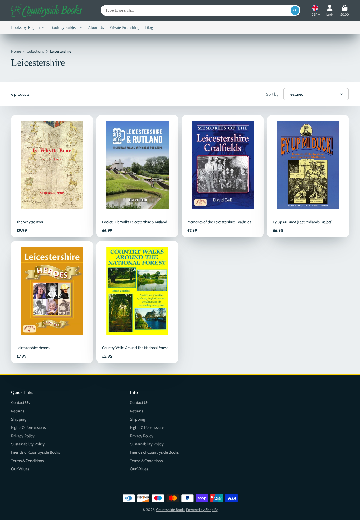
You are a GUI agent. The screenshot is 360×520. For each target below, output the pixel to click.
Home (16, 51)
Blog (149, 27)
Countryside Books (170, 509)
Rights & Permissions (28, 427)
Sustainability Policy (28, 444)
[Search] (295, 10)
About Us (96, 27)
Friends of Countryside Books (35, 452)
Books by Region (25, 27)
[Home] (46, 10)
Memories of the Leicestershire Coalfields (223, 176)
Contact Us (20, 402)
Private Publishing (124, 27)
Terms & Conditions (27, 460)
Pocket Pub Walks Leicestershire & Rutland (137, 176)
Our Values (20, 468)
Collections (35, 51)
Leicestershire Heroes (52, 302)
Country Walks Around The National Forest (137, 302)
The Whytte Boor (52, 176)
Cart (344, 10)
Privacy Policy (23, 435)
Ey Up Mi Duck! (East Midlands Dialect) (308, 176)
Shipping (18, 419)
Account (329, 10)
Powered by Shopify (202, 509)
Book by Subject (64, 27)
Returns (17, 411)
